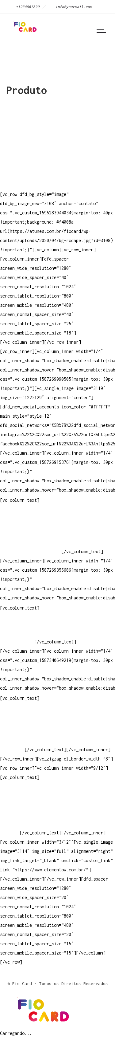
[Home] (24, 31)
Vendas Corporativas (23, 731)
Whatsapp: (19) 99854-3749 (30, 551)
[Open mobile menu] (103, 31)
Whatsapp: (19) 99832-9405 (30, 542)
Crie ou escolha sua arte (29, 712)
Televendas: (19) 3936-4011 (32, 514)
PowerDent (11, 749)
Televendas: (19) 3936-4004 (32, 523)
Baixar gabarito (18, 721)
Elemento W (12, 740)
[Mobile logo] (41, 1024)
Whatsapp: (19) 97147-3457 (30, 533)
